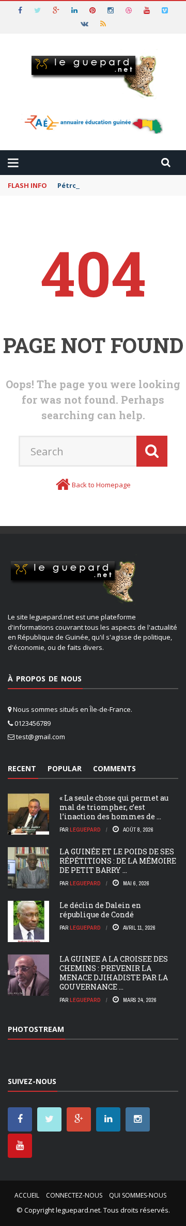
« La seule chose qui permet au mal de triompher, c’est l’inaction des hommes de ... (113, 807)
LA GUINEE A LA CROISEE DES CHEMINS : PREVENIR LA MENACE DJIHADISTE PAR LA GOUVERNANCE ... (113, 973)
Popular (65, 768)
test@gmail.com (40, 736)
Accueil (26, 1195)
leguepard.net (78, 1210)
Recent (22, 768)
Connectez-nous (74, 1195)
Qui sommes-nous (137, 1195)
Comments (114, 768)
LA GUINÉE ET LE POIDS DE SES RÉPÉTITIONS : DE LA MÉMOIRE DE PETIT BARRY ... (117, 861)
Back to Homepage (101, 484)
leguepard (85, 829)
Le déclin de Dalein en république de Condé (100, 909)
